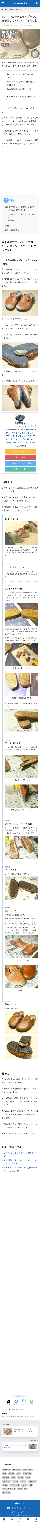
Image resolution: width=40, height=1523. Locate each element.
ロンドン (24, 1485)
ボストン (6, 1416)
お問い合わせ (17, 1508)
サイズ (13, 1477)
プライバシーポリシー (20, 1512)
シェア (12, 1521)
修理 (14, 1416)
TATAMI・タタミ (27, 1470)
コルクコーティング (20, 830)
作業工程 (11, 220)
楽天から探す (20, 457)
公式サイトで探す (20, 469)
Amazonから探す (20, 451)
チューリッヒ (6, 1481)
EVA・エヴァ (16, 1470)
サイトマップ (28, 1508)
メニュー (20, 1521)
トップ (28, 1521)
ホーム (4, 1521)
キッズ (19, 1473)
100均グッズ (6, 1470)
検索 (36, 1521)
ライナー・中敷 (14, 1485)
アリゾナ (11, 1473)
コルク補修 (5, 1477)
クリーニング (27, 1473)
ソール (28, 1477)
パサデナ (23, 1481)
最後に (7, 226)
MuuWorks (20, 3)
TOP (8, 1508)
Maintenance (18, 1410)
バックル (15, 1481)
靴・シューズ (6, 1492)
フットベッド (32, 1481)
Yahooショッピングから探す (21, 463)
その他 (4, 1473)
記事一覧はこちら (12, 230)
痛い (25, 1489)
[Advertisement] (20, 171)
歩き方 (20, 1489)
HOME (21, 1503)
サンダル (20, 1477)
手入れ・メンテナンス (26, 1416)
